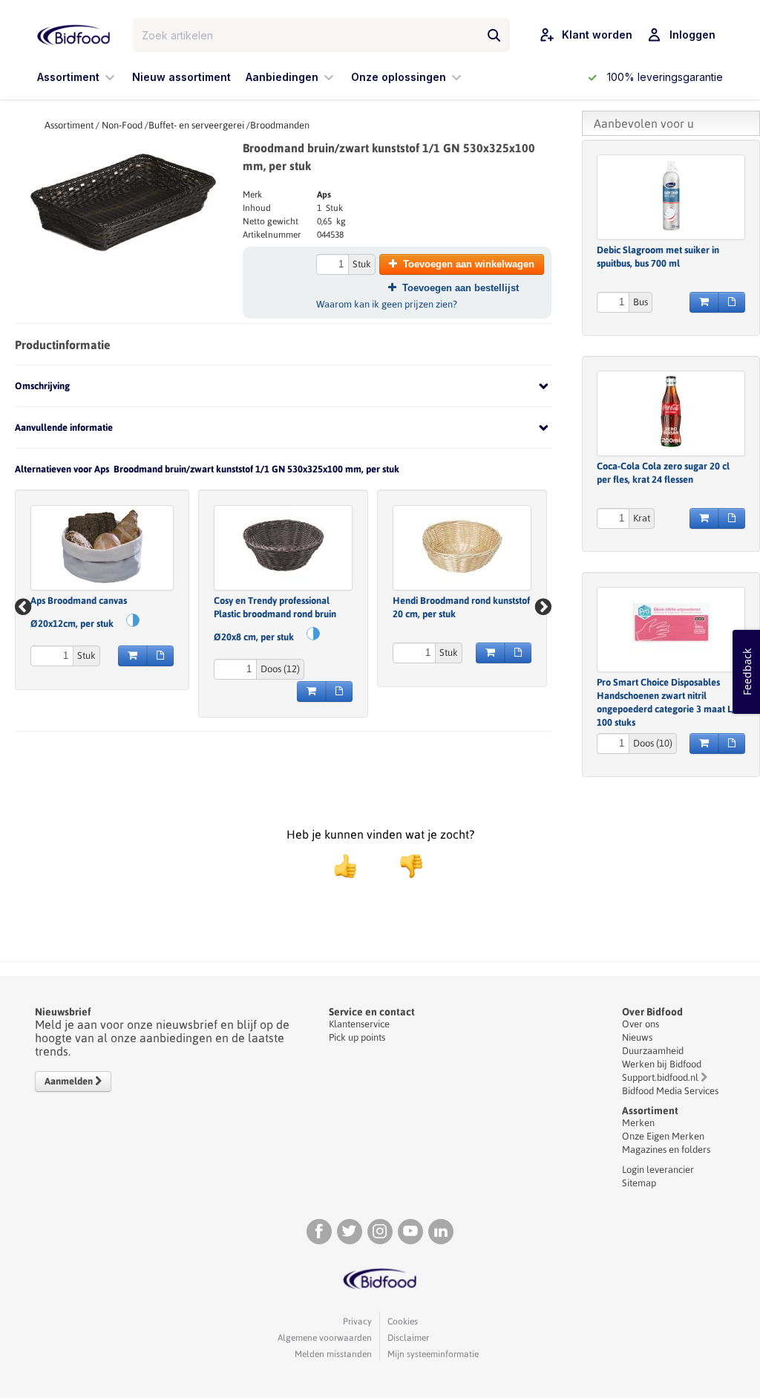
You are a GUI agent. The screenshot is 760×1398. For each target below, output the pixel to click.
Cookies (402, 1321)
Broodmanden (279, 125)
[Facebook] (319, 1231)
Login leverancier (658, 1169)
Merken (638, 1122)
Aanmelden (70, 1081)
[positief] (345, 866)
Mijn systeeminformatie (433, 1354)
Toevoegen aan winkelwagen (468, 264)
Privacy (357, 1321)
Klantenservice (359, 1024)
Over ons (640, 1024)
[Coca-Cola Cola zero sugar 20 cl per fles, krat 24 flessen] (670, 411)
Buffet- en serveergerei (196, 125)
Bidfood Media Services (670, 1090)
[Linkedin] (440, 1231)
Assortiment (69, 125)
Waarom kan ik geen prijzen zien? (386, 304)
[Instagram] (380, 1231)
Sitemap (639, 1183)
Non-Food (122, 125)
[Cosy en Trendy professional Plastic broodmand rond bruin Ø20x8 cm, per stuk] (283, 546)
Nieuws (637, 1037)
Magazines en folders (666, 1149)
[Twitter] (349, 1231)
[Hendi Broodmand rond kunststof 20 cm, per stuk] (462, 546)
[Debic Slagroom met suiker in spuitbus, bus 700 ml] (670, 195)
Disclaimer (408, 1338)
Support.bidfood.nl (660, 1077)
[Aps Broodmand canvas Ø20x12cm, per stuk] (102, 546)
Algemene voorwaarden (325, 1338)
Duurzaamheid (653, 1050)
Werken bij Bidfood (661, 1064)
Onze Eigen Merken (663, 1136)
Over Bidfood (652, 1012)
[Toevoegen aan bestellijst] (160, 656)
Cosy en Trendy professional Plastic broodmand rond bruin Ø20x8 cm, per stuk (275, 619)
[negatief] (404, 866)
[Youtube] (410, 1231)
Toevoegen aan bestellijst (460, 287)
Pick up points (357, 1037)
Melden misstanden (333, 1354)
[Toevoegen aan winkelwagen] (132, 656)
